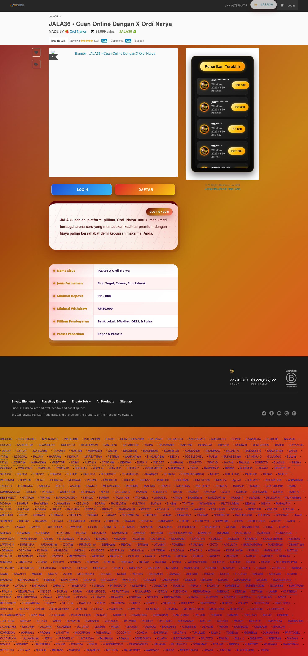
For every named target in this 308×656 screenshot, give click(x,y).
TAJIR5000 (263, 533)
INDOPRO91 (82, 632)
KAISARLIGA (77, 521)
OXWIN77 (134, 609)
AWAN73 (199, 509)
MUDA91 (99, 627)
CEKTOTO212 (274, 486)
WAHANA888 (133, 456)
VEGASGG (279, 568)
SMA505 (155, 503)
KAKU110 (89, 474)
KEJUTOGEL (284, 533)
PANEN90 (251, 474)
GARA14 (118, 568)
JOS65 (238, 521)
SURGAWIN (259, 492)
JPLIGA (56, 509)
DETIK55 (257, 591)
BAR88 (279, 445)
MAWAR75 (204, 533)
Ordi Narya (78, 31)
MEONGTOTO (77, 556)
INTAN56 (57, 650)
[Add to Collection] (36, 64)
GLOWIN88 (221, 521)
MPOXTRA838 (189, 650)
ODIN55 (145, 480)
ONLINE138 (202, 480)
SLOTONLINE (47, 445)
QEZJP (265, 562)
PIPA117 (195, 585)
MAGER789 (217, 609)
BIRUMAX (81, 468)
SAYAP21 (20, 574)
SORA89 (241, 492)
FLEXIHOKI (180, 591)
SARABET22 (25, 445)
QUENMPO (265, 597)
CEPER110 (7, 650)
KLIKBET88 (189, 627)
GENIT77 (152, 597)
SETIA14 (169, 474)
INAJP (298, 515)
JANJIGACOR (170, 580)
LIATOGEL (160, 497)
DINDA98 (282, 615)
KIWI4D (215, 632)
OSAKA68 (25, 550)
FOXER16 (138, 539)
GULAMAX (274, 456)
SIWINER (139, 533)
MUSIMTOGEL (97, 591)
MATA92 (292, 550)
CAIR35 (169, 650)
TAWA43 (129, 521)
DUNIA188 (73, 621)
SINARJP (22, 503)
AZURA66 (19, 462)
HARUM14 (165, 621)
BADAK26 (44, 468)
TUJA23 (261, 568)
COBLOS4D (25, 468)
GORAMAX (200, 644)
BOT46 (269, 527)
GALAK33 (89, 580)
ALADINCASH (245, 650)
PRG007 (107, 509)
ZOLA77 (243, 603)
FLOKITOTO (63, 533)
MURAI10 (172, 568)
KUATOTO (212, 597)
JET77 (48, 638)
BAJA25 (244, 462)
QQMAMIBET (153, 468)
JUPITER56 (157, 550)
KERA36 (284, 556)
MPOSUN (279, 627)
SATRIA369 (241, 627)
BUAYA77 (117, 597)
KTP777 (146, 509)
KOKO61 (101, 615)
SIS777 (265, 503)
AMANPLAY (275, 621)
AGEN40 (79, 550)
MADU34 (74, 650)
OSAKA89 (260, 627)
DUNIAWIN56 (62, 503)
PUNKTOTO (7, 539)
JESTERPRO (261, 445)
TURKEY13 (202, 521)
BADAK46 (213, 585)
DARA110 (58, 585)
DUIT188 (133, 556)
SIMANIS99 (232, 585)
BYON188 (157, 533)
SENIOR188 (261, 603)
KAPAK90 (6, 468)
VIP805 (223, 627)
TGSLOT (255, 486)
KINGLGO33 (61, 550)
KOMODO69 (7, 632)
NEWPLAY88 (26, 591)
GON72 (236, 439)
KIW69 (4, 574)
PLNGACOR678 (81, 615)
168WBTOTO (78, 585)
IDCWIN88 (276, 585)
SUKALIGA (183, 486)
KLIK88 (267, 474)
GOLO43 (98, 609)
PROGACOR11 (211, 527)
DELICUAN (273, 497)
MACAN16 (179, 632)
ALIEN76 (5, 533)
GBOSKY (236, 509)
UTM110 (109, 562)
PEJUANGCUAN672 (12, 615)
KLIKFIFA (110, 527)
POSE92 (48, 539)
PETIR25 (113, 456)
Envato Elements (24, 401)
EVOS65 (57, 556)
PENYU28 (6, 556)
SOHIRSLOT (171, 451)
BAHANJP (156, 439)
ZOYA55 (68, 544)
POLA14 (7, 591)
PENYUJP (163, 509)
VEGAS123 (137, 550)
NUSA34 (41, 650)
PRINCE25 (141, 497)
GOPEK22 (250, 632)
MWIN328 (229, 568)
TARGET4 (6, 486)
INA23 (4, 462)
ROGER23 (6, 609)
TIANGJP (217, 539)
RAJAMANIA (167, 445)
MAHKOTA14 (291, 644)
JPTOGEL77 (66, 638)
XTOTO (110, 439)
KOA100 (223, 580)
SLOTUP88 (118, 603)
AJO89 (67, 574)
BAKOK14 (116, 556)
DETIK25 (5, 597)
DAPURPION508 (27, 597)
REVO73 (85, 539)
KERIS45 (294, 539)
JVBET (281, 597)
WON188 (296, 568)
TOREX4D (62, 468)
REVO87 (126, 544)
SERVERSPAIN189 (132, 439)
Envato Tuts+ (81, 401)
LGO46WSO (25, 486)
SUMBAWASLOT (10, 492)
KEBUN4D (82, 503)
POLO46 (22, 474)
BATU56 (62, 591)
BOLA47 (25, 650)
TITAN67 (218, 644)
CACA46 (75, 486)
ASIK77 (276, 521)
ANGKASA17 (197, 439)
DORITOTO (68, 445)
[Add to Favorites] (36, 52)
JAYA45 (228, 462)
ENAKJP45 (184, 515)
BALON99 (186, 445)
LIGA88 (208, 650)
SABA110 (81, 609)
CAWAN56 (108, 462)
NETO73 (162, 591)
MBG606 (40, 509)
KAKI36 (177, 497)
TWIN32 (224, 638)
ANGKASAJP (126, 509)
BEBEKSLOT (8, 497)
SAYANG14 (297, 445)
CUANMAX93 (242, 580)
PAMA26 (141, 492)
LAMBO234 (25, 562)
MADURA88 (275, 544)
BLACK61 (280, 462)
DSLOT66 (77, 644)
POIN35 (60, 644)
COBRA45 (126, 562)
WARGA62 (27, 632)
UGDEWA (135, 597)
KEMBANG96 (130, 474)
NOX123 (5, 644)
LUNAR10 (133, 468)
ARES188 (192, 574)
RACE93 (24, 609)
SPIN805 (142, 544)
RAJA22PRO (143, 591)
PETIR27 (147, 621)
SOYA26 (124, 638)
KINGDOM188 (216, 497)
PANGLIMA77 (272, 550)
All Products (105, 401)
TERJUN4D (218, 509)
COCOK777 (123, 632)
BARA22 (238, 486)
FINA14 (245, 568)
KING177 (58, 562)
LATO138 (20, 585)
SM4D (292, 486)
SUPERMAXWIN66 (180, 533)
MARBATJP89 (93, 456)
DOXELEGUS (256, 521)
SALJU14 (67, 603)
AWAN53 (45, 497)
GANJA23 (115, 468)
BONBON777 (143, 638)
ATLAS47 (160, 544)
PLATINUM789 (230, 503)
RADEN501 (233, 556)
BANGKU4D (254, 456)
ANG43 (267, 615)
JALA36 (53, 16)
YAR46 (148, 445)
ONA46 (47, 597)
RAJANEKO (93, 650)
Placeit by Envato (53, 401)
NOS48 (121, 574)
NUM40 (166, 515)
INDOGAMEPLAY (184, 638)
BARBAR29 (156, 574)
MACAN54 (120, 539)
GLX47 (226, 492)
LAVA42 (20, 527)
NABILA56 (75, 515)
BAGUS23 (154, 568)
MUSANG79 (66, 539)
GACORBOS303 (113, 644)
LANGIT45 (62, 632)
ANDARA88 (165, 527)
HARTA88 (28, 497)
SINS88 (296, 462)
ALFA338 (90, 462)
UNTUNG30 (86, 638)
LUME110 (225, 650)
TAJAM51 (59, 451)
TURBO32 (98, 585)
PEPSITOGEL (187, 527)
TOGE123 (179, 585)
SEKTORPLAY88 (286, 562)
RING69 (234, 644)
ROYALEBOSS (282, 580)
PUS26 (213, 456)
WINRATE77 (130, 580)
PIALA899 (197, 544)
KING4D (40, 609)
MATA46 (181, 556)
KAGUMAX (230, 544)
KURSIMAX (27, 544)
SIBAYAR (230, 597)
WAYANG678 (207, 503)
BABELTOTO (243, 533)
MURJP (282, 474)
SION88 (31, 492)
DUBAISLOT (108, 474)
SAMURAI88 (120, 533)
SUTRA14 (57, 515)
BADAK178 (232, 451)
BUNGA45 (246, 468)
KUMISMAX (25, 556)
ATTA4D (231, 527)
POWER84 (178, 544)
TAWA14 (150, 556)
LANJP (272, 591)
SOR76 (224, 574)
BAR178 (294, 492)
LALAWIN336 (30, 638)
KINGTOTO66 (208, 603)
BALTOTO (207, 638)
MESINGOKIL (111, 486)
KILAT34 (162, 638)
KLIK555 (42, 550)
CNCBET (158, 462)
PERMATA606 (120, 591)
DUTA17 (142, 462)
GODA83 (190, 580)
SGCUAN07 (178, 539)
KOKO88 (233, 539)
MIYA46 (166, 556)
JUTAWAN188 (48, 544)
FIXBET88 (112, 521)
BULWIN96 (23, 533)
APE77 (60, 486)
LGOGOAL (20, 456)
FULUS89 (264, 515)
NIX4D (105, 492)
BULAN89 (223, 533)
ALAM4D (254, 497)
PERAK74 (56, 480)
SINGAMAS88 (155, 456)
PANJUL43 (110, 445)
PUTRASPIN (92, 439)
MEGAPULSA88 (194, 609)
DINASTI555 (296, 544)
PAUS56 (81, 533)
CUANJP (198, 556)
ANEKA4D (6, 515)
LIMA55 (284, 527)
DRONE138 (130, 451)
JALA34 (112, 451)
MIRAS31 (102, 539)
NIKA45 (177, 492)
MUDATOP (58, 462)
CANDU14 (169, 603)
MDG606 (5, 503)
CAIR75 (4, 527)
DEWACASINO (138, 644)
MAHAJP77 (283, 503)
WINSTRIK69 (28, 539)
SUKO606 (92, 562)
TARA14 (251, 556)
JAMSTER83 (42, 644)
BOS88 (93, 644)
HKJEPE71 (237, 609)
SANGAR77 (165, 521)
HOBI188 (76, 451)
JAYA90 (263, 468)
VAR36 (293, 451)
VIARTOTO (251, 644)
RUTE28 (227, 603)
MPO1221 (133, 627)
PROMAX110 (87, 544)
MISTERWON (89, 445)
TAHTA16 (188, 503)
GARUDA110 (122, 492)
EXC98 (194, 468)
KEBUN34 (28, 627)
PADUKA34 (7, 480)
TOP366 (66, 568)
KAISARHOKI (243, 515)
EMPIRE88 (110, 480)
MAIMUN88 (95, 451)
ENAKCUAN (39, 585)
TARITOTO (119, 615)
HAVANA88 (75, 527)
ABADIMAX (213, 451)
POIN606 (55, 474)
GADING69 (116, 609)
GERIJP (22, 451)
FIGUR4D (241, 574)
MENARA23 (103, 632)
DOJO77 (50, 603)
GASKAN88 (192, 451)
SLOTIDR (205, 621)
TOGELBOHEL (27, 439)
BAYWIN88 (41, 503)
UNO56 (264, 650)
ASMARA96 (295, 480)
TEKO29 (88, 497)
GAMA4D (174, 574)
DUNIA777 (187, 603)
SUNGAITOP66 (252, 544)
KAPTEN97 (203, 486)
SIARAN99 (92, 621)
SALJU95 (6, 509)
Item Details (58, 41)
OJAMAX (150, 627)
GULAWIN (138, 503)
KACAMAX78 (8, 638)
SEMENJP (6, 521)
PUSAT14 (237, 497)
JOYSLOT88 (39, 451)
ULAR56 (82, 568)
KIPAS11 (223, 445)
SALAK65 (23, 509)
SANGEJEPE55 (273, 539)
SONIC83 (241, 445)
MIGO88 (37, 574)
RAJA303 (41, 521)
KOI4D (40, 480)
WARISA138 (67, 492)
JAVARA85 (151, 474)
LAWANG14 (253, 439)
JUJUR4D (83, 627)
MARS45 (149, 486)
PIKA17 (165, 486)
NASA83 (289, 439)
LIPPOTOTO (276, 609)
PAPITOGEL (292, 632)
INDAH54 (220, 480)
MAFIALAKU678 (28, 580)
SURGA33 (211, 568)
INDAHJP (73, 456)
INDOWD (202, 515)
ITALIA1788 (232, 474)
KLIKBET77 (160, 492)
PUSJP (4, 585)
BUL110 (239, 638)
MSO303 (261, 580)
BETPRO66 (88, 492)
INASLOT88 (71, 439)
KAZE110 (85, 603)
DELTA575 (128, 527)
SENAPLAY (117, 550)
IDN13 (43, 556)
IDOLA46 (5, 445)
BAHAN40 (251, 539)
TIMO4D (212, 462)
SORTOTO (261, 462)
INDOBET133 (282, 468)
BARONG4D (211, 468)
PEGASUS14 (47, 568)
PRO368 (209, 574)
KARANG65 (38, 462)
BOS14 (95, 521)
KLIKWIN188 (293, 497)
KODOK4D (282, 515)
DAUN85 (144, 562)
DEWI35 (250, 503)
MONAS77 (181, 509)
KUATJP (193, 492)
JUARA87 (110, 515)
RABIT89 (160, 562)
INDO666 (137, 574)
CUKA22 (81, 597)
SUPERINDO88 (254, 585)
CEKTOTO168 (130, 515)
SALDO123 (177, 550)
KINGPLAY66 (234, 550)
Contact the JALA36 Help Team (222, 188)
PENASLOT (205, 445)
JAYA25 (35, 527)
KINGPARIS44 (31, 603)
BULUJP (72, 474)
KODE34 (278, 492)
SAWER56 (162, 480)
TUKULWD (198, 632)
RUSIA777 (253, 480)
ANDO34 (44, 486)
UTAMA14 (171, 609)
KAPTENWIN (69, 580)
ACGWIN (45, 627)
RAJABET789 (250, 527)
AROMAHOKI (273, 480)
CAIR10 (135, 603)
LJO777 (52, 574)
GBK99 (250, 562)
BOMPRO (22, 644)
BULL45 (291, 456)
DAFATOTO (27, 568)
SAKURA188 (275, 451)
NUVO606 (6, 562)
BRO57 (23, 515)
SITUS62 (38, 474)
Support (139, 40)
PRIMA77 (221, 486)
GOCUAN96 (182, 480)
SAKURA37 (160, 632)
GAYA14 (98, 468)
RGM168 (25, 480)
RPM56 (229, 468)
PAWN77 (91, 486)
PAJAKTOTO (118, 585)
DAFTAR (145, 189)
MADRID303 (150, 451)
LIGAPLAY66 (8, 627)
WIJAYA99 (270, 644)
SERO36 (5, 474)
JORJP (6, 451)
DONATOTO (175, 439)
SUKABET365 (232, 456)
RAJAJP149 (157, 539)
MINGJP (25, 621)
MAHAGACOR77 (66, 497)
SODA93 (57, 521)
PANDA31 (48, 492)
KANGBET (97, 550)
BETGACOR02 (60, 609)
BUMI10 (104, 497)
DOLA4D (106, 574)
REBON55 (64, 597)
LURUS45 (129, 480)
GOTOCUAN (108, 580)
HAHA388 (160, 644)
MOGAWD (75, 480)
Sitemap (126, 401)
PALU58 (200, 615)
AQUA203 (214, 550)
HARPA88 (55, 456)
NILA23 (214, 474)
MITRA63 (39, 515)
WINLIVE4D (139, 585)
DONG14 (142, 632)
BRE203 (24, 521)
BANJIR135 (195, 497)
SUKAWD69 (296, 585)
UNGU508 (6, 439)
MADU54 (288, 509)
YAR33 (4, 456)
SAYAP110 (198, 539)
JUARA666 (176, 462)
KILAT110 (218, 562)
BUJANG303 (179, 644)
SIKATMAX (99, 533)
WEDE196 (98, 556)
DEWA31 (90, 509)
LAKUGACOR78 (197, 562)
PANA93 (92, 480)
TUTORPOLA (54, 527)
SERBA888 (108, 544)
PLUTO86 (272, 439)
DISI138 (93, 527)
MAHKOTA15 (50, 439)
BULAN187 (100, 568)
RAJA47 (38, 456)
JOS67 (75, 462)
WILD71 (116, 627)
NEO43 (174, 456)
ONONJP (210, 492)
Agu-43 (236, 480)
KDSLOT (272, 509)
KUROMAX (43, 533)
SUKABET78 (253, 451)
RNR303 (253, 550)
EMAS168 (6, 580)
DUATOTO (195, 462)
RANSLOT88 (118, 503)
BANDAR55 (169, 627)
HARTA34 (151, 515)
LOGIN (82, 189)
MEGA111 (255, 621)
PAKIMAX (73, 509)
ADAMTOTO (218, 439)
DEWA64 (125, 462)
